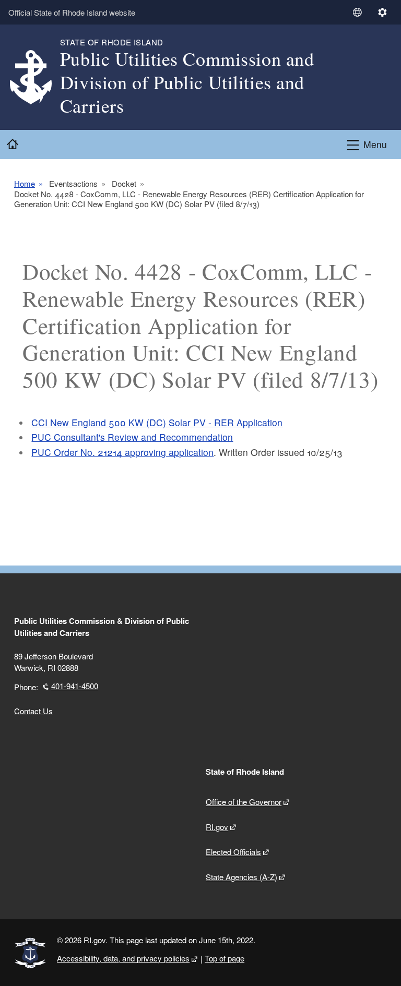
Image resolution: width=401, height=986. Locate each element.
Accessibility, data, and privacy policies (123, 958)
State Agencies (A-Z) (241, 876)
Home (24, 183)
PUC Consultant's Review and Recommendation (132, 436)
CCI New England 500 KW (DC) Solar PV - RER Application (156, 422)
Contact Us (33, 710)
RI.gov (217, 826)
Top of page (224, 958)
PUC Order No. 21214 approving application (122, 452)
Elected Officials (233, 851)
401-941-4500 (74, 685)
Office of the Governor (243, 801)
